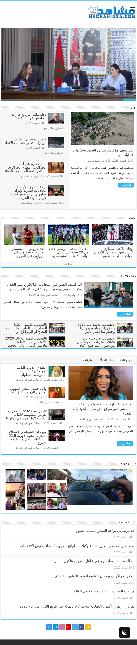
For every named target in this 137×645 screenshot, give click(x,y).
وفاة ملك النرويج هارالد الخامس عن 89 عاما (29, 116)
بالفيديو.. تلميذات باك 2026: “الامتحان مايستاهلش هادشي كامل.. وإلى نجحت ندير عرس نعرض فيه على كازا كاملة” (35, 345)
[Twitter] (75, 627)
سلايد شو (93, 160)
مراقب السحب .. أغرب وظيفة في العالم (104, 591)
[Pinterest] (68, 627)
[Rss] (88, 627)
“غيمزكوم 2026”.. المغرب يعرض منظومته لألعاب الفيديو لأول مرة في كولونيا (26, 414)
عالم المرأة (106, 359)
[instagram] (49, 627)
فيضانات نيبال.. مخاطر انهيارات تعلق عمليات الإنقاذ (25, 141)
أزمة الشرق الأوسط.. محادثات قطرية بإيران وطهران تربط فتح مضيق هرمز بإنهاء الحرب (28, 192)
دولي (133, 107)
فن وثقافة (126, 359)
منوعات (88, 359)
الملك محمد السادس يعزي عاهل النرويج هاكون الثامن (93, 93)
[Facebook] (81, 627)
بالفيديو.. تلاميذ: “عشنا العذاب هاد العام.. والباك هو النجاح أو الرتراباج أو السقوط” (26, 329)
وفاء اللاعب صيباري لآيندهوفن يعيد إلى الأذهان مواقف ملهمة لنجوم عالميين (113, 254)
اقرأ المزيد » (125, 185)
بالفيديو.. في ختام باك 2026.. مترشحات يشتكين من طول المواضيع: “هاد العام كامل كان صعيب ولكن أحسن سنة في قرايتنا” (103, 345)
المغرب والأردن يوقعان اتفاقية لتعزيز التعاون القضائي (94, 576)
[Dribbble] (62, 627)
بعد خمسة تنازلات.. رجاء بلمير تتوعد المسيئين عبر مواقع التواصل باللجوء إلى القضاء (103, 408)
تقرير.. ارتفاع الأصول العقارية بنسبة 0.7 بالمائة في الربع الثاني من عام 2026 (77, 606)
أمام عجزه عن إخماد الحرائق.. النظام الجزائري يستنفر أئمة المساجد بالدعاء (25, 167)
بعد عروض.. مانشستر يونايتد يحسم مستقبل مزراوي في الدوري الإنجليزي (28, 254)
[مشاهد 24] (111, 11)
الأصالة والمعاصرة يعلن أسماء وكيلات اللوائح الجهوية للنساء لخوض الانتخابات (77, 546)
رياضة (132, 217)
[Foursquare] (56, 627)
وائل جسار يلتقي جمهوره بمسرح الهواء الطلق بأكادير (26, 390)
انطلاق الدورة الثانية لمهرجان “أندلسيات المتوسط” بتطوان (32, 371)
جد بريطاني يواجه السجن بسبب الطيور (105, 531)
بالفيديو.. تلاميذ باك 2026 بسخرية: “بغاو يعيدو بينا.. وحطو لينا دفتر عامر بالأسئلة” (96, 329)
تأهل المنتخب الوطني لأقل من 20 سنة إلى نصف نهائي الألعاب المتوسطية (69, 252)
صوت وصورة (128, 463)
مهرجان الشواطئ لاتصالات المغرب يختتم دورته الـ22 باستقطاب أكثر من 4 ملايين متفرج (26, 437)
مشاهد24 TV (128, 276)
